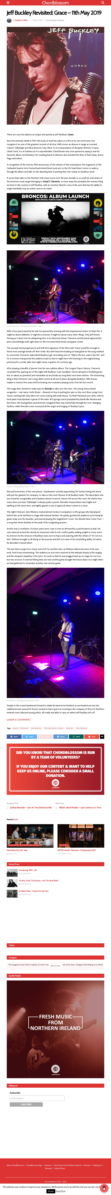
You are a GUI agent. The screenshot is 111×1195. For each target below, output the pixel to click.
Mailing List (97, 1165)
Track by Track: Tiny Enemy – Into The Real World (38, 881)
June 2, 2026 (12, 854)
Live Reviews (52, 20)
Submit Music (59, 1168)
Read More (60, 1191)
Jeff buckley (36, 728)
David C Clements (20, 728)
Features (47, 1165)
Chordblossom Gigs (34, 1165)
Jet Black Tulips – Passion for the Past (33, 891)
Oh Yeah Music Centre (53, 728)
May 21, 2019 (38, 20)
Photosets (64, 845)
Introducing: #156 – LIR (28, 870)
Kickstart (87, 1165)
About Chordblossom (15, 1165)
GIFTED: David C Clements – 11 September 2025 (77, 850)
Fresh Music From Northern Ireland (24, 845)
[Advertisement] (55, 920)
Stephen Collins (21, 20)
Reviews (61, 20)
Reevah (69, 728)
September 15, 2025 (65, 854)
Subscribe (15, 1093)
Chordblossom (55, 2)
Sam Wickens (81, 728)
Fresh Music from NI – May (17, 850)
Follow (56, 966)
